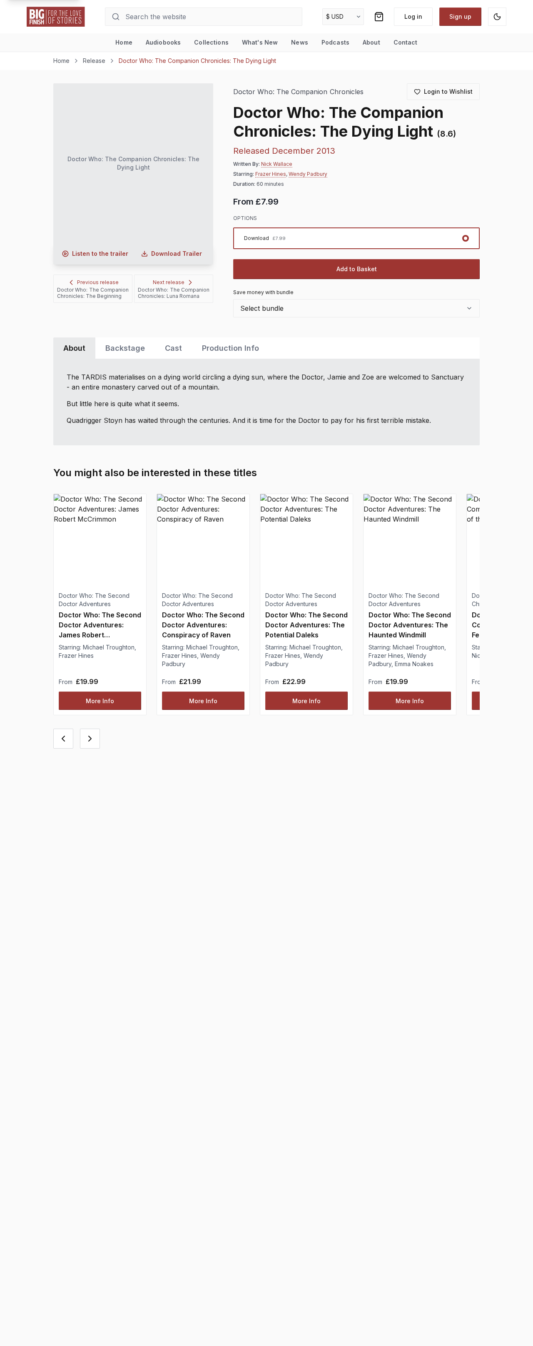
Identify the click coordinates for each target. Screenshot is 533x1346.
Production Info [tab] (230, 348)
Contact (406, 42)
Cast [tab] (173, 348)
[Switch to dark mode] (497, 16)
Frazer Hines (270, 174)
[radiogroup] (356, 238)
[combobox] (356, 308)
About (371, 42)
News (299, 42)
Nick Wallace (276, 164)
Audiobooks (163, 42)
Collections (211, 42)
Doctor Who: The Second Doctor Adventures (94, 599)
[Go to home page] (56, 17)
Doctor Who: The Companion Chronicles (298, 91)
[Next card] (90, 739)
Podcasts (335, 42)
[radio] (356, 238)
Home (123, 42)
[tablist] (266, 348)
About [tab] (74, 348)
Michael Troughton (108, 647)
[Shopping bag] (379, 16)
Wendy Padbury (308, 174)
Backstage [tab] (125, 348)
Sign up (460, 16)
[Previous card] (63, 739)
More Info (100, 700)
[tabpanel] (266, 402)
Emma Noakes (414, 663)
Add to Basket (356, 268)
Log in (413, 16)
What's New (260, 42)
